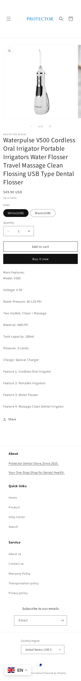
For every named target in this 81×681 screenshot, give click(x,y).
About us (15, 554)
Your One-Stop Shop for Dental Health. (37, 472)
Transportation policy (24, 583)
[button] (8, 19)
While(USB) (16, 213)
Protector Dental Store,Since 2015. (34, 463)
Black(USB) (43, 213)
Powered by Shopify (55, 673)
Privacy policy (18, 593)
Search (13, 527)
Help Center (17, 517)
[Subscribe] (62, 620)
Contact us (16, 564)
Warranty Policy (19, 573)
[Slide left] (31, 126)
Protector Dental (34, 673)
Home (13, 497)
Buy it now (40, 259)
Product (14, 507)
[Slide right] (50, 126)
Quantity (8, 222)
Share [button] (12, 419)
